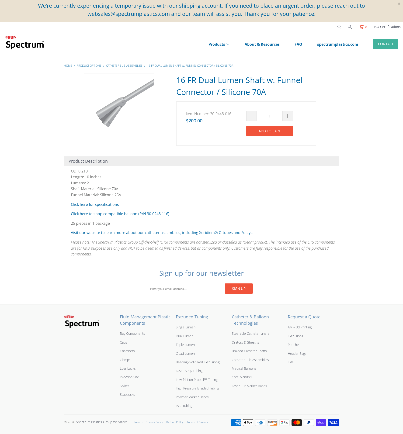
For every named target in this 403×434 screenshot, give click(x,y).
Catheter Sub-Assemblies (250, 360)
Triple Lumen (185, 344)
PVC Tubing (184, 405)
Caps (123, 342)
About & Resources (262, 44)
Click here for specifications (95, 204)
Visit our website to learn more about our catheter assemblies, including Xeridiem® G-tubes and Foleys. (162, 232)
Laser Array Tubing (189, 371)
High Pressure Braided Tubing (197, 388)
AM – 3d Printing (300, 327)
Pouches (294, 344)
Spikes (124, 386)
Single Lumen (185, 327)
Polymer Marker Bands (192, 397)
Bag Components (132, 333)
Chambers (127, 351)
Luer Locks (128, 368)
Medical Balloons (244, 368)
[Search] (339, 26)
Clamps (125, 360)
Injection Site (129, 377)
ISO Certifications (387, 26)
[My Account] (349, 26)
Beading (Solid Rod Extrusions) (198, 362)
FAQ (298, 44)
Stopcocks (127, 394)
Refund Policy (175, 422)
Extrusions (295, 336)
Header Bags (297, 353)
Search (138, 422)
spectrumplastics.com (337, 44)
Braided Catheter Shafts (249, 351)
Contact (385, 43)
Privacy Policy (154, 422)
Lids (291, 362)
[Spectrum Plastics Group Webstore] (26, 45)
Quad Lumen (185, 353)
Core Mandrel (242, 377)
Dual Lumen (184, 336)
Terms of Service (197, 422)
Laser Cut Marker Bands (249, 386)
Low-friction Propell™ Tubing (197, 379)
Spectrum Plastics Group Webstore (101, 422)
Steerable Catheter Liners (250, 333)
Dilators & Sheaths (245, 342)
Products (216, 44)
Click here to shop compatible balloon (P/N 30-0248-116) (120, 213)
